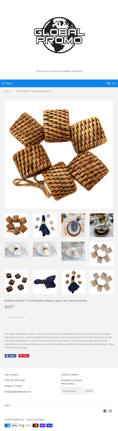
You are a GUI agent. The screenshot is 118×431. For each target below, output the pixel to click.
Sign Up (88, 391)
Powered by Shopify (35, 419)
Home (7, 91)
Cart (113, 83)
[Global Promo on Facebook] (105, 411)
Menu (9, 83)
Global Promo (18, 419)
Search (7, 405)
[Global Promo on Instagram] (110, 411)
